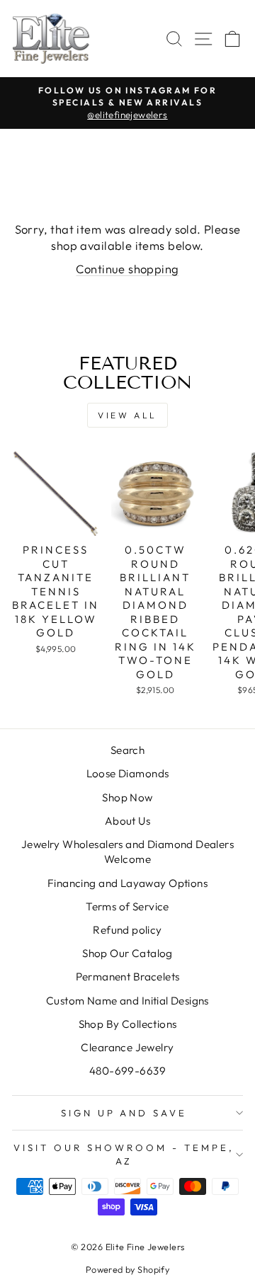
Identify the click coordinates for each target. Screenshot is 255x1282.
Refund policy (127, 930)
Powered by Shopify (127, 1269)
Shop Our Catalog (127, 953)
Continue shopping (127, 268)
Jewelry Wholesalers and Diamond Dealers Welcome (127, 851)
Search (127, 750)
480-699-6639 (127, 1070)
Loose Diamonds (127, 773)
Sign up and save (124, 1112)
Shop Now (127, 797)
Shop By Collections (128, 1024)
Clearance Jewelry (127, 1047)
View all (127, 415)
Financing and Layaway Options (127, 883)
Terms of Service (127, 906)
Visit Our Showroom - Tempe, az (123, 1154)
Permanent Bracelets (128, 976)
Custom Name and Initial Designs (127, 1000)
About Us (127, 821)
